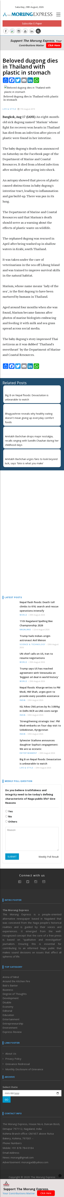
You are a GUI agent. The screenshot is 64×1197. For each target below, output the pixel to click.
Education (8, 1015)
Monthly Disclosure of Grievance (24, 1069)
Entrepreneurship (13, 1023)
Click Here (54, 45)
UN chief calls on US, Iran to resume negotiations (36, 656)
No (10, 816)
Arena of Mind (11, 977)
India (22, 700)
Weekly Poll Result (49, 856)
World (23, 615)
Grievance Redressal (17, 1064)
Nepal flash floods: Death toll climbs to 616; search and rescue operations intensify (39, 606)
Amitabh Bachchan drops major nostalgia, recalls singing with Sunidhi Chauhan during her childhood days (32, 440)
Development (11, 998)
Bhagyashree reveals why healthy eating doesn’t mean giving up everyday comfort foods (29, 418)
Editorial (7, 1010)
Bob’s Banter (10, 985)
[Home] (29, 14)
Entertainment (28, 753)
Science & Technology (32, 644)
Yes (10, 811)
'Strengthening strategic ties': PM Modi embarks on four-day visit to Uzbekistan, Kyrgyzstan (40, 725)
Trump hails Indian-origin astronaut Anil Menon (35, 638)
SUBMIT (12, 856)
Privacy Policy (13, 1058)
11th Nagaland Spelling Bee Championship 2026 (36, 623)
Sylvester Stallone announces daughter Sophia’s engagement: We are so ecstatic (39, 745)
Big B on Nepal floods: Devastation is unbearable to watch (40, 761)
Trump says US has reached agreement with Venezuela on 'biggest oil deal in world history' (39, 673)
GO (6, 1099)
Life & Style (9, 109)
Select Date (10, 1087)
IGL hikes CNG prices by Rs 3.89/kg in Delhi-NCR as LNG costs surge (40, 708)
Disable (7, 1002)
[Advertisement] (24, 495)
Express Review (12, 1032)
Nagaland (25, 630)
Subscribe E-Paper (32, 23)
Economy (8, 1006)
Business (8, 989)
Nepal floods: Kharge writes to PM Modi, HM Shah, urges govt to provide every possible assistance (40, 692)
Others (12, 821)
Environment (10, 1027)
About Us (10, 1053)
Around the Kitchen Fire (16, 981)
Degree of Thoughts (15, 994)
